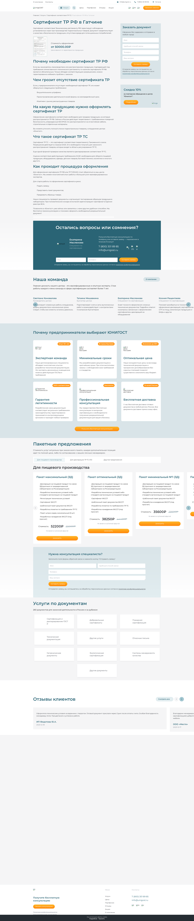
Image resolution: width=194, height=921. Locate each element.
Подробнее (131, 102)
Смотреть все (164, 699)
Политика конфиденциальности (45, 912)
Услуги (107, 896)
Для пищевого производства (49, 460)
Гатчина (158, 2)
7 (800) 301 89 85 (143, 2)
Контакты (49, 2)
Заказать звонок (152, 8)
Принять (102, 918)
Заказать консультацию (44, 906)
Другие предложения (113, 460)
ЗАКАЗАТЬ (57, 538)
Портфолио (91, 8)
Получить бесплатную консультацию (97, 429)
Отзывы (102, 8)
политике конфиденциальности (136, 74)
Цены (81, 8)
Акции (111, 8)
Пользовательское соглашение (45, 914)
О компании (38, 2)
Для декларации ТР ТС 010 (81, 460)
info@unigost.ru (125, 2)
